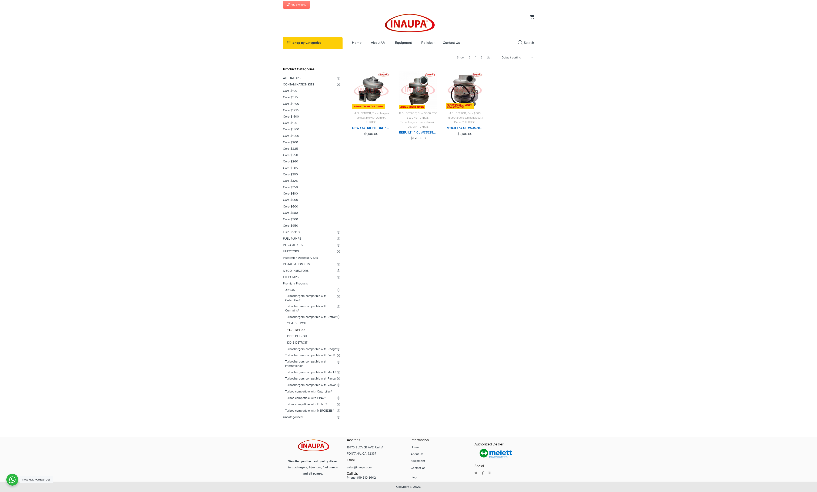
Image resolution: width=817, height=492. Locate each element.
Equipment (418, 461)
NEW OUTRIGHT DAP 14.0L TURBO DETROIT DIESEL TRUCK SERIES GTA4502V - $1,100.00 (371, 128)
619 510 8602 (298, 4)
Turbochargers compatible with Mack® (310, 372)
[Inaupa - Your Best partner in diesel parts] (408, 22)
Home (415, 447)
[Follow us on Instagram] (489, 473)
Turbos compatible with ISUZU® (306, 404)
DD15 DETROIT (297, 342)
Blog (414, 477)
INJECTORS (291, 251)
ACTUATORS (292, 78)
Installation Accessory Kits (300, 258)
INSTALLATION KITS (296, 264)
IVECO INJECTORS (296, 271)
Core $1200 (291, 104)
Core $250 (290, 155)
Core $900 (290, 219)
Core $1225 (291, 110)
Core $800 (290, 213)
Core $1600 (291, 136)
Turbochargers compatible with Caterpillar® (306, 298)
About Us (417, 454)
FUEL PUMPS (292, 238)
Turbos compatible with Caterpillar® (308, 391)
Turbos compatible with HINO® (305, 398)
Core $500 (290, 200)
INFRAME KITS (293, 245)
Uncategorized (293, 417)
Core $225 (290, 149)
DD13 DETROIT (297, 336)
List (489, 57)
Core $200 (290, 142)
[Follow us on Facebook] (483, 473)
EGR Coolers (291, 232)
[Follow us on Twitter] (476, 473)
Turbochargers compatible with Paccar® (311, 378)
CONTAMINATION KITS (298, 84)
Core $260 (290, 161)
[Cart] (532, 17)
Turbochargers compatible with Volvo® (310, 385)
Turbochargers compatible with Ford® (310, 355)
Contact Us (418, 468)
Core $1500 (291, 129)
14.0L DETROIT (362, 113)
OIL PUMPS (291, 277)
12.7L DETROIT (297, 323)
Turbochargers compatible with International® (306, 364)
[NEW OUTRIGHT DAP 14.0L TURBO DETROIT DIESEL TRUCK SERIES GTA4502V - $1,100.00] (371, 90)
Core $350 (290, 187)
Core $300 (290, 174)
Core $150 (290, 123)
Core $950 (290, 226)
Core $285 (290, 168)
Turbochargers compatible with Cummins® (306, 308)
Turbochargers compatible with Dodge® (311, 349)
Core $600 (424, 113)
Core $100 (290, 91)
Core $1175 (290, 97)
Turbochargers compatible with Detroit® (311, 317)
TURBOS (371, 122)
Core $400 (290, 193)
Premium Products (295, 283)
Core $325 (290, 181)
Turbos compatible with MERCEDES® (309, 410)
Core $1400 (291, 116)
